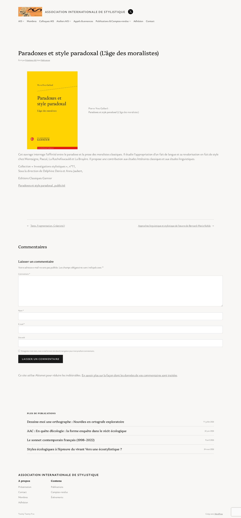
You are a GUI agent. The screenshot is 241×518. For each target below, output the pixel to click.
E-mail (21, 324)
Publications (45, 60)
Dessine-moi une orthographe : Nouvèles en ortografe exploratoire (75, 421)
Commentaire (24, 274)
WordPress (219, 513)
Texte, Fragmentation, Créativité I (47, 225)
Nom (21, 310)
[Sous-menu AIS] (23, 21)
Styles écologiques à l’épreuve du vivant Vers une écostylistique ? (74, 449)
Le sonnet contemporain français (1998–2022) (61, 440)
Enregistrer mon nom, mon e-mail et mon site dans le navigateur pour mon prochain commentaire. (58, 351)
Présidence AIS (31, 60)
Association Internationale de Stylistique (85, 12)
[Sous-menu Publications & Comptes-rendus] (130, 21)
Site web (21, 337)
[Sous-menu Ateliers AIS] (70, 21)
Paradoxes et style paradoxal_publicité (41, 185)
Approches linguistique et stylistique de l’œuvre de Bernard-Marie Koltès (174, 225)
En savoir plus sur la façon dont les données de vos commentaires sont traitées (129, 375)
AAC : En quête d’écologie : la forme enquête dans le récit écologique (76, 431)
